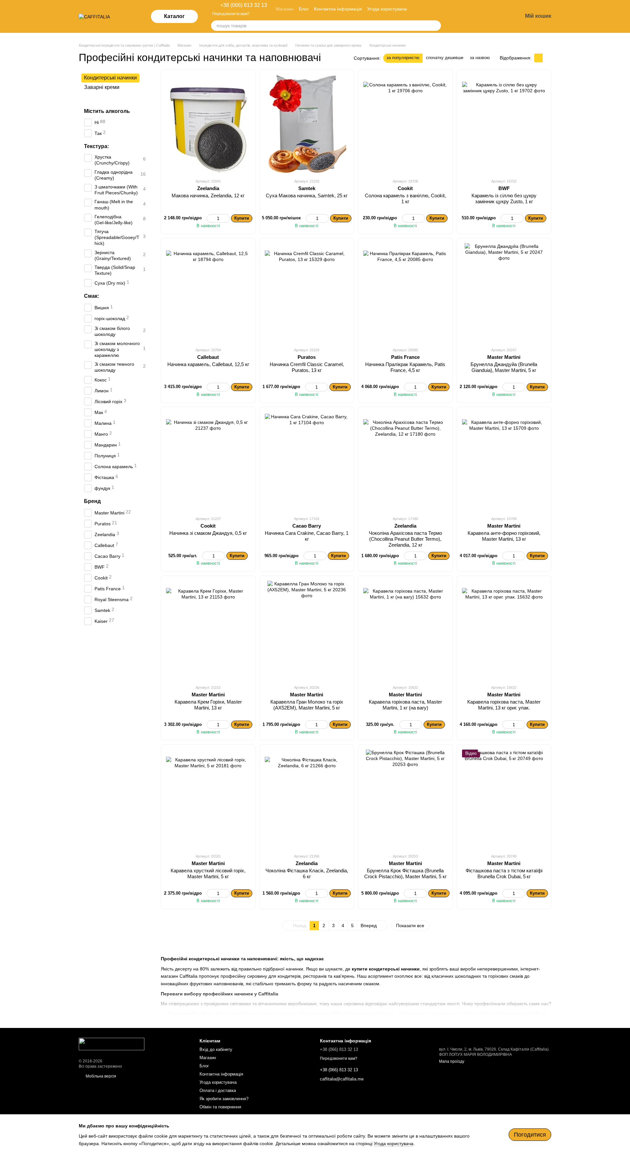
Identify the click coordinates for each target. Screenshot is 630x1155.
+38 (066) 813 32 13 (243, 5)
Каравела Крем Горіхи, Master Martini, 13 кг (208, 704)
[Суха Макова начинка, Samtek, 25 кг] (307, 124)
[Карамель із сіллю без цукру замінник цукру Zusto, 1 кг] (504, 124)
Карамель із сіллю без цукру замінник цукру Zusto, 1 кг (504, 198)
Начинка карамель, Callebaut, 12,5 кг (208, 364)
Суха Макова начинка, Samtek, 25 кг (306, 195)
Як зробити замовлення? (224, 1098)
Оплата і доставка (218, 1090)
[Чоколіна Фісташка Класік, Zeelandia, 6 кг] (307, 799)
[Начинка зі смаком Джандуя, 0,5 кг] (208, 461)
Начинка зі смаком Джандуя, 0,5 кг (208, 533)
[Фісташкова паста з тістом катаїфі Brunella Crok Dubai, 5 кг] (504, 799)
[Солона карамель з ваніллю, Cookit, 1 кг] (405, 124)
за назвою (480, 57)
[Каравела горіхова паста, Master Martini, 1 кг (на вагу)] (405, 630)
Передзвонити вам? (231, 13)
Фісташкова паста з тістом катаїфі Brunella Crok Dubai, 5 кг (504, 873)
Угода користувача (387, 8)
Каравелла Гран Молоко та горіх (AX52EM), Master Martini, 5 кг (306, 704)
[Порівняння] (466, 16)
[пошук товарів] (435, 25)
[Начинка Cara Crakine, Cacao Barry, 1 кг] (307, 461)
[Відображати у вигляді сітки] (538, 58)
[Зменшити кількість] (210, 218)
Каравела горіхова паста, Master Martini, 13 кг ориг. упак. (503, 704)
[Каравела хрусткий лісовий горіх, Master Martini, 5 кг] (208, 799)
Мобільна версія (100, 1076)
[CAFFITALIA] (111, 1043)
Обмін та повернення (220, 1106)
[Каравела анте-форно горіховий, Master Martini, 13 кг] (504, 461)
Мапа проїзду (451, 1061)
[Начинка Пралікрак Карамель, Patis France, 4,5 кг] (405, 292)
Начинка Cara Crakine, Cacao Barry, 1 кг (306, 536)
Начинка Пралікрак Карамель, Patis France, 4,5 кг (405, 367)
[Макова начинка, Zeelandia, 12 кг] (208, 124)
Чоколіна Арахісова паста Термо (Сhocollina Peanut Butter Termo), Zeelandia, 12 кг (405, 539)
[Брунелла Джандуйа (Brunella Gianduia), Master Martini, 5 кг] (504, 292)
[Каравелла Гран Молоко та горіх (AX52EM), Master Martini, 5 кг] (307, 630)
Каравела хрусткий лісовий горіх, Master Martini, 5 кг (208, 873)
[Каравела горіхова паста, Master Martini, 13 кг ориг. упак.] (504, 630)
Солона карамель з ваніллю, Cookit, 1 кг (405, 198)
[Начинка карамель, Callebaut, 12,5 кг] (208, 292)
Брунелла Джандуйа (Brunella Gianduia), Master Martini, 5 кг (504, 367)
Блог (304, 8)
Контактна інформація (338, 8)
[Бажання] (483, 16)
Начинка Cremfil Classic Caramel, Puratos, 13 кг (307, 367)
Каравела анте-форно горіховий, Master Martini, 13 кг (504, 536)
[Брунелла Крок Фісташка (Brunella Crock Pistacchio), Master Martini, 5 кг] (405, 799)
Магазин (285, 8)
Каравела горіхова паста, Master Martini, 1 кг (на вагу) (405, 704)
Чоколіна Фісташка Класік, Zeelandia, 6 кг (306, 873)
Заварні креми (101, 87)
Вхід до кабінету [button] (216, 1049)
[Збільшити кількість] (226, 218)
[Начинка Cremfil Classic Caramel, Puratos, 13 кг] (307, 292)
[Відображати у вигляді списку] (547, 58)
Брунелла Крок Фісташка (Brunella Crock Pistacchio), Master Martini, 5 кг (405, 873)
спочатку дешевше (444, 57)
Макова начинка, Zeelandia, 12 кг (208, 195)
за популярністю (403, 57)
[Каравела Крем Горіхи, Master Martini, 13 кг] (208, 630)
